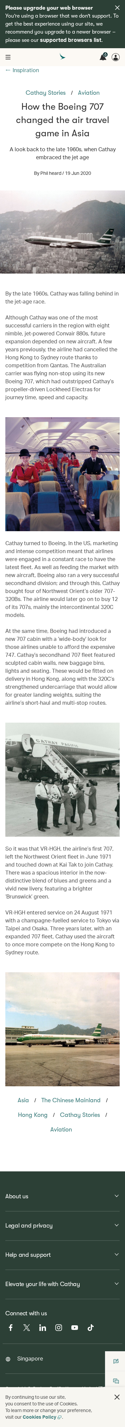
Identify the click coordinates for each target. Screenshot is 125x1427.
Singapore (30, 1358)
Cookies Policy (39, 1417)
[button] (117, 1397)
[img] (117, 7)
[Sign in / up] (116, 57)
